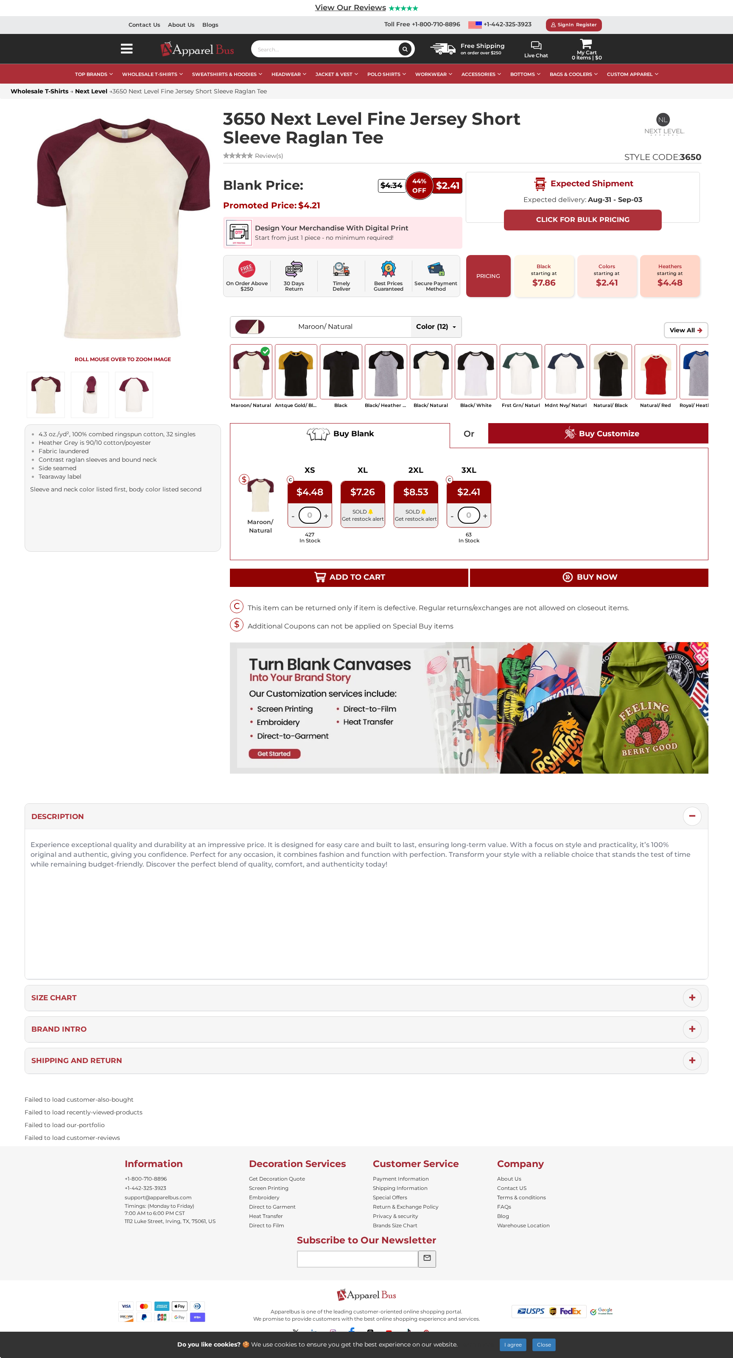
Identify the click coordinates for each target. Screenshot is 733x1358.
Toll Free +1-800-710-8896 (422, 24)
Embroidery (264, 1197)
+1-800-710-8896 (146, 1179)
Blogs (210, 24)
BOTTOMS (522, 74)
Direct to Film (266, 1225)
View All (682, 330)
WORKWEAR (431, 74)
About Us (181, 24)
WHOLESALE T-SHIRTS (149, 74)
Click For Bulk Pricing (582, 220)
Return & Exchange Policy (406, 1207)
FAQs (504, 1207)
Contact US (511, 1188)
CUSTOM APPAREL (630, 74)
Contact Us (144, 24)
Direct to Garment (272, 1207)
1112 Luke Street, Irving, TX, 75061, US (170, 1221)
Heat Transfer (266, 1216)
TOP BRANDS (91, 74)
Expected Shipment (590, 183)
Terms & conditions (521, 1197)
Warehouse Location (523, 1225)
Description (57, 816)
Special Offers (390, 1197)
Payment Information (401, 1179)
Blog (503, 1216)
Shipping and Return (76, 1060)
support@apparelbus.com (158, 1197)
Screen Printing (268, 1188)
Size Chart (54, 997)
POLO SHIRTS (383, 74)
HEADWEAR (286, 74)
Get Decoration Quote (277, 1179)
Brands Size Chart (395, 1225)
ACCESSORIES (478, 74)
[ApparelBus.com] (201, 48)
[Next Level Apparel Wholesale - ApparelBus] (661, 124)
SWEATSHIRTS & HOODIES (224, 74)
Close (544, 1344)
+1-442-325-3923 (507, 24)
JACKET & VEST (334, 74)
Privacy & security (395, 1216)
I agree (513, 1344)
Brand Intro (59, 1029)
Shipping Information (400, 1188)
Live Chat (536, 55)
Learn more (476, 1344)
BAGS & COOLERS (571, 74)
